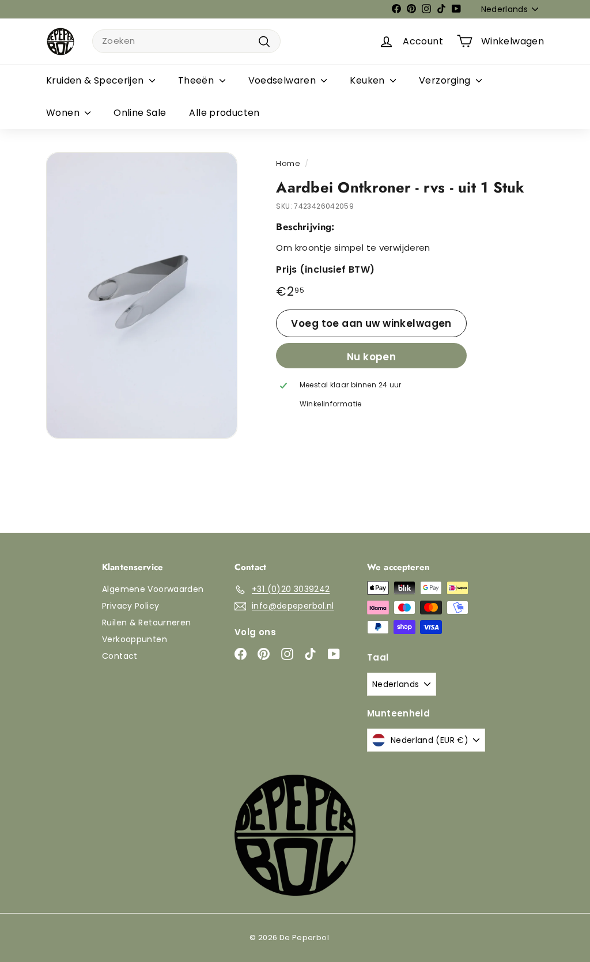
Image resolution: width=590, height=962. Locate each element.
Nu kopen (371, 357)
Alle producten (224, 112)
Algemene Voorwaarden (153, 589)
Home (288, 163)
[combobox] (186, 41)
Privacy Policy (130, 606)
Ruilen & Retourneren (146, 622)
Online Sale (140, 112)
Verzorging (446, 80)
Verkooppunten (134, 639)
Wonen (64, 112)
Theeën (197, 80)
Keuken (368, 80)
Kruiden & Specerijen (96, 80)
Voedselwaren (283, 80)
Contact (120, 656)
